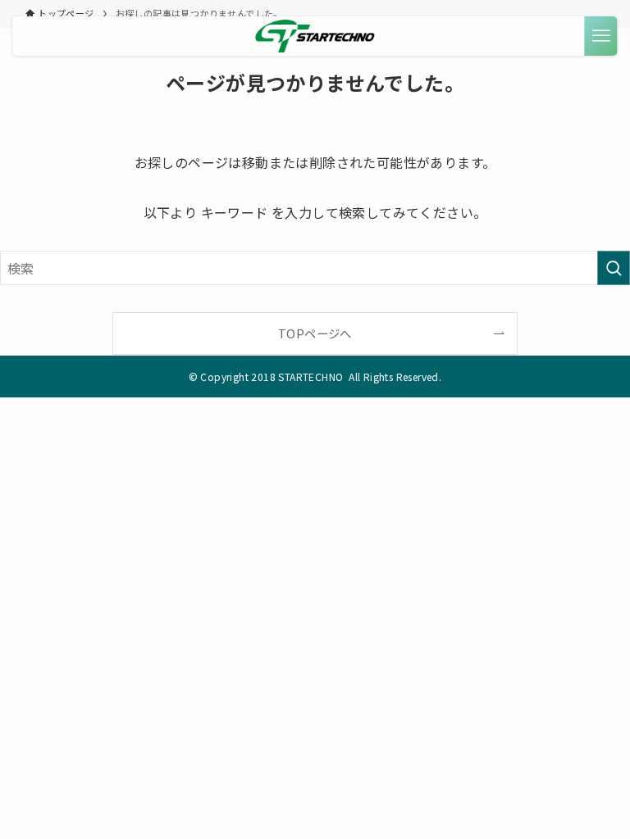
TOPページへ (315, 333)
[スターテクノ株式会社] (315, 36)
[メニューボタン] (601, 36)
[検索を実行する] (613, 268)
